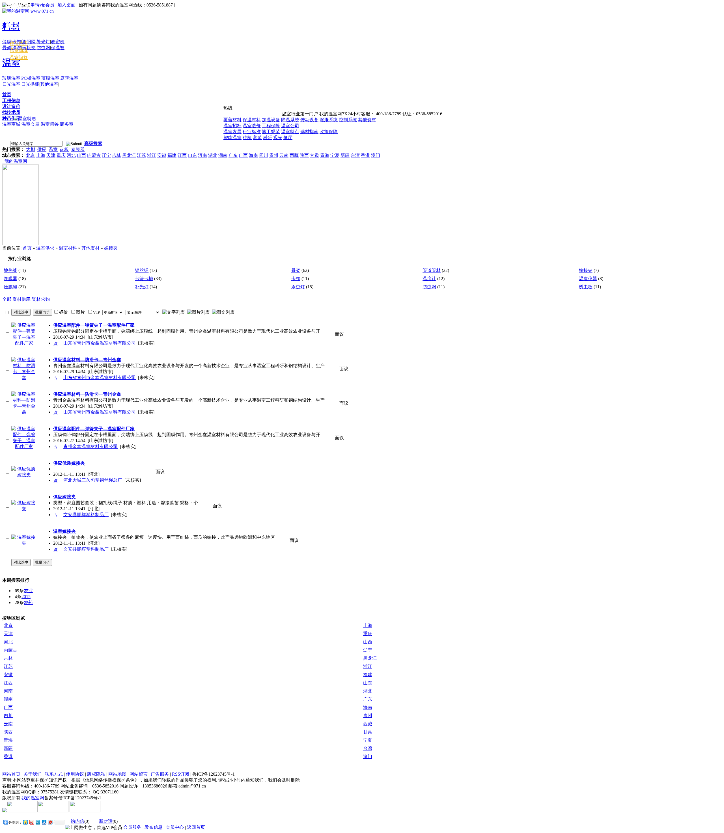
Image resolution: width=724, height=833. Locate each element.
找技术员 (11, 112)
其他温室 (49, 84)
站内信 (77, 821)
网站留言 (139, 774)
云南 (283, 155)
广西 (243, 155)
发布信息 (154, 827)
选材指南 (309, 131)
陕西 (304, 155)
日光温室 (11, 84)
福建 (171, 155)
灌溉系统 (329, 119)
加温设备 (271, 119)
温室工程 (17, 4)
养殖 (257, 137)
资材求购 (41, 299)
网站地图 (117, 774)
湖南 (222, 155)
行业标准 (252, 131)
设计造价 (11, 106)
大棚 (30, 149)
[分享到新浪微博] (31, 822)
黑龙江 (129, 155)
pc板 (64, 149)
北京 (30, 155)
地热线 (10, 270)
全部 (6, 299)
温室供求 (45, 248)
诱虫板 (585, 286)
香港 (365, 155)
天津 (50, 155)
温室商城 (11, 124)
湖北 (212, 155)
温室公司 (290, 125)
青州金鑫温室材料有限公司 (90, 446)
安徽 (161, 155)
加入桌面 (66, 5)
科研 (267, 137)
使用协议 (75, 774)
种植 (247, 137)
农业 (28, 590)
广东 (233, 155)
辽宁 (106, 155)
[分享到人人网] (44, 822)
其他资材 (367, 119)
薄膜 (6, 41)
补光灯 (43, 41)
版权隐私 (96, 774)
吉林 (116, 155)
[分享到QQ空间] (25, 822)
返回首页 (196, 827)
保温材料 (252, 119)
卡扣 (295, 278)
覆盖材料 (232, 119)
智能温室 (232, 137)
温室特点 (290, 131)
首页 (6, 94)
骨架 (6, 47)
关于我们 (32, 774)
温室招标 (232, 125)
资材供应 (21, 299)
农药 (28, 602)
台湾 (355, 155)
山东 (192, 155)
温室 (53, 149)
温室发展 (232, 131)
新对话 (106, 821)
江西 (182, 155)
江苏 (141, 155)
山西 (81, 155)
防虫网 (43, 47)
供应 (41, 149)
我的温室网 (14, 161)
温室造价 (252, 125)
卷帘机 (57, 41)
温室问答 (50, 124)
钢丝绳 (141, 270)
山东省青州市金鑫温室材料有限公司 (99, 343)
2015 (26, 596)
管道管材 (432, 270)
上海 (40, 155)
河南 (202, 155)
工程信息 (11, 100)
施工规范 (271, 131)
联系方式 (54, 774)
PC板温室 (30, 78)
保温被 (57, 47)
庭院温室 (69, 78)
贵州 (273, 155)
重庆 (61, 155)
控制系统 (348, 119)
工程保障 (271, 125)
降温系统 (290, 119)
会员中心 (19, 64)
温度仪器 (588, 278)
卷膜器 (78, 149)
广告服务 (160, 774)
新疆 (345, 155)
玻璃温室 (11, 78)
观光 (277, 137)
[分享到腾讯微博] (38, 822)
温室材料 (17, 36)
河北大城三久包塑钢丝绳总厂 (92, 480)
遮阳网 (29, 41)
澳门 (375, 155)
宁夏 (334, 155)
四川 (263, 155)
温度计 (429, 278)
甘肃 (314, 155)
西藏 (294, 155)
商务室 (67, 124)
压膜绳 (10, 286)
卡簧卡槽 (144, 278)
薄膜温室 (50, 78)
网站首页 (11, 774)
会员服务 (132, 827)
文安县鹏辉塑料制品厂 (86, 514)
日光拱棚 (30, 84)
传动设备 (309, 119)
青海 (324, 155)
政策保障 (329, 131)
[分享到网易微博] (50, 822)
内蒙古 (94, 155)
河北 (71, 155)
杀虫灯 (298, 286)
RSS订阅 (180, 774)
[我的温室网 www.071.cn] (28, 11)
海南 (253, 155)
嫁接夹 (29, 47)
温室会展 (30, 124)
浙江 (151, 155)
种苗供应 (11, 118)
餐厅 (287, 137)
